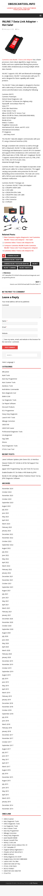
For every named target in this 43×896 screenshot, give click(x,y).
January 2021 (6, 615)
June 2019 (5, 682)
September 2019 (7, 671)
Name (4, 321)
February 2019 (7, 696)
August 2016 (6, 770)
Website (5, 333)
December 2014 (7, 805)
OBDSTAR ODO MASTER (12, 871)
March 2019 (6, 693)
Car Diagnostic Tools (9, 400)
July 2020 (5, 636)
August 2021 (6, 591)
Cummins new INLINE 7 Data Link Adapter (17, 60)
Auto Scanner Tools (8, 382)
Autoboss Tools (7, 386)
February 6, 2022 (9, 29)
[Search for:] (21, 355)
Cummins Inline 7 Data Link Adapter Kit (19, 243)
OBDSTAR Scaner (8, 428)
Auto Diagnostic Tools (11, 821)
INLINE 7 (35, 264)
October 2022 (6, 541)
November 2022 (7, 538)
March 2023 (6, 524)
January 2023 (6, 531)
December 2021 (7, 576)
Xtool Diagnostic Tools (10, 446)
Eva (18, 29)
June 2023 (5, 513)
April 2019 (5, 689)
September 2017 (7, 745)
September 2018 (7, 714)
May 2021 (5, 601)
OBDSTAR (5, 425)
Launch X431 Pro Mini (11, 861)
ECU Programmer (8, 411)
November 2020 (7, 622)
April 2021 (5, 605)
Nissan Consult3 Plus (11, 840)
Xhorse (4, 442)
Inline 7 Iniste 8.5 (25, 268)
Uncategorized (7, 435)
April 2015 (5, 795)
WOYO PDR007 (9, 869)
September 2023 (7, 503)
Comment (5, 305)
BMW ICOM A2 (9, 854)
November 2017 (7, 738)
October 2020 (6, 626)
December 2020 (7, 619)
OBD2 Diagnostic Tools (12, 824)
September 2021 (7, 587)
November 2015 (7, 777)
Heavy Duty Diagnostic (10, 414)
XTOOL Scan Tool (8, 449)
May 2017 (5, 759)
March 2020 (6, 650)
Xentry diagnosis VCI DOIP (12, 857)
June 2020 (5, 640)
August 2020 (6, 633)
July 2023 (5, 510)
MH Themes (33, 883)
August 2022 (6, 548)
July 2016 (5, 773)
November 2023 (7, 495)
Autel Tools (6, 375)
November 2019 (7, 664)
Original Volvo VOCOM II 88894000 (15, 859)
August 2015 (6, 781)
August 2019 (6, 675)
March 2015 (6, 798)
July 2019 (5, 679)
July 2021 (5, 594)
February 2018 (7, 728)
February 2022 (7, 569)
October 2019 (6, 668)
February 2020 (7, 654)
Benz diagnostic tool (9, 393)
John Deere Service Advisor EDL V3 (15, 845)
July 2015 (5, 784)
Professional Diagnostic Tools (12, 432)
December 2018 (7, 703)
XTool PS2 (7, 873)
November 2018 (7, 707)
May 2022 (5, 559)
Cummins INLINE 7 (13, 256)
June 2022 (5, 555)
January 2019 (6, 700)
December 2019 (7, 661)
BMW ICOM (6, 396)
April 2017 (5, 763)
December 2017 (7, 735)
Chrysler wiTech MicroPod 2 (13, 852)
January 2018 (6, 731)
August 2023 (6, 506)
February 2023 (7, 527)
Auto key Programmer (9, 379)
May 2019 (5, 686)
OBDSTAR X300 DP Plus (12, 864)
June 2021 (5, 598)
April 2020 (5, 647)
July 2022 (5, 552)
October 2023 (6, 499)
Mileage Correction (8, 421)
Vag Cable (5, 439)
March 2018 (6, 724)
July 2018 (5, 717)
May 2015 (5, 791)
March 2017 (6, 767)
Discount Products (8, 407)
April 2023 (5, 520)
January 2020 (6, 657)
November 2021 (7, 580)
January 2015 (6, 802)
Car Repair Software (9, 403)
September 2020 (7, 629)
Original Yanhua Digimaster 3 (13, 850)
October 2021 (6, 583)
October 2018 (6, 710)
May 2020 (5, 643)
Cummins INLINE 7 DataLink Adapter (16, 264)
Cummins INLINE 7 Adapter (13, 260)
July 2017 (5, 752)
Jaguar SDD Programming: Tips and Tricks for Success (20, 469)
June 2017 (5, 756)
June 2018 (5, 721)
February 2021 (7, 612)
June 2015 (5, 788)
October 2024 (6, 492)
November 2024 (7, 489)
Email (4, 327)
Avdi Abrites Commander (10, 389)
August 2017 (6, 749)
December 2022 (7, 534)
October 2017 (6, 742)
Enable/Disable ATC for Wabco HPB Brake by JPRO (19, 472)
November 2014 (7, 809)
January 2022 (6, 573)
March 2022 (6, 566)
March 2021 (6, 608)
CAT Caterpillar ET (10, 847)
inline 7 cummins (10, 268)
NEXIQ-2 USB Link (10, 843)
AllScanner (5, 372)
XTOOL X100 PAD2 (10, 866)
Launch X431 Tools (8, 417)
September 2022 (7, 545)
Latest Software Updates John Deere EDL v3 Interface (20, 459)
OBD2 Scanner (9, 819)
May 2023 (5, 517)
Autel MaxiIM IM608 (10, 838)
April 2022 (5, 562)
